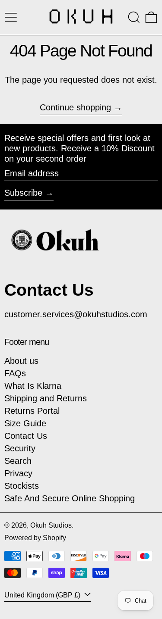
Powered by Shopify (35, 537)
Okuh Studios (51, 525)
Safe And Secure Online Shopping (69, 498)
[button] (133, 17)
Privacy (18, 473)
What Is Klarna (32, 386)
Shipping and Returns (45, 398)
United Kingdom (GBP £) (43, 595)
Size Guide (25, 423)
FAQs (15, 373)
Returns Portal (32, 411)
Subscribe (23, 192)
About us (21, 361)
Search (18, 461)
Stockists (21, 486)
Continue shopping (75, 107)
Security (19, 448)
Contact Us (25, 436)
